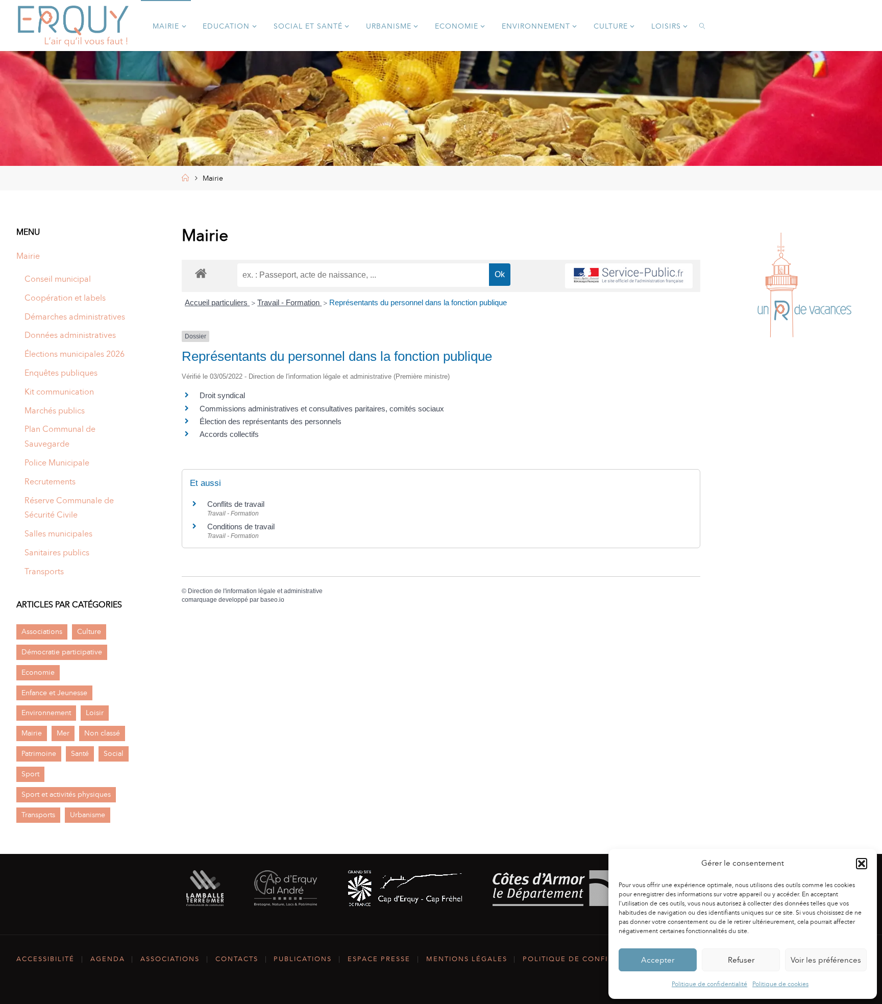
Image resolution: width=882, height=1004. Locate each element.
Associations (41, 631)
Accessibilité (45, 959)
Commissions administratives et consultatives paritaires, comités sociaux (322, 408)
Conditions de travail (241, 526)
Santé (80, 753)
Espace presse (379, 959)
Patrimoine (38, 753)
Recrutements (50, 481)
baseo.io (272, 599)
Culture (89, 631)
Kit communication (59, 392)
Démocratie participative (61, 651)
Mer (63, 733)
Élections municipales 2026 (74, 354)
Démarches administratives (74, 317)
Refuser (741, 960)
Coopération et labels (65, 298)
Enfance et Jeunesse (54, 692)
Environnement (46, 712)
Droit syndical (222, 395)
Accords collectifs (229, 434)
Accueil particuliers (217, 302)
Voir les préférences (826, 960)
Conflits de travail (235, 504)
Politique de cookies (780, 984)
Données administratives (70, 335)
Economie (38, 672)
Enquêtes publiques (60, 373)
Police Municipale (56, 463)
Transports (44, 571)
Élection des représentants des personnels (270, 421)
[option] (801, 287)
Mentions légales (466, 959)
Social (114, 753)
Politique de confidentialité (709, 984)
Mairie (28, 256)
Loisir (95, 712)
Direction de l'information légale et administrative (255, 591)
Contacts (236, 959)
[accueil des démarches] (200, 272)
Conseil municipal (57, 279)
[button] (861, 864)
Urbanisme (87, 814)
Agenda (107, 959)
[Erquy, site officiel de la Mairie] (73, 25)
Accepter (657, 960)
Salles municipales (58, 533)
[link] (703, 25)
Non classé (102, 733)
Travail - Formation (289, 302)
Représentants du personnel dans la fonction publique (418, 302)
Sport (30, 773)
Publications (303, 959)
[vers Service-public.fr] (629, 275)
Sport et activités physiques (66, 794)
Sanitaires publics (56, 552)
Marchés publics (54, 410)
